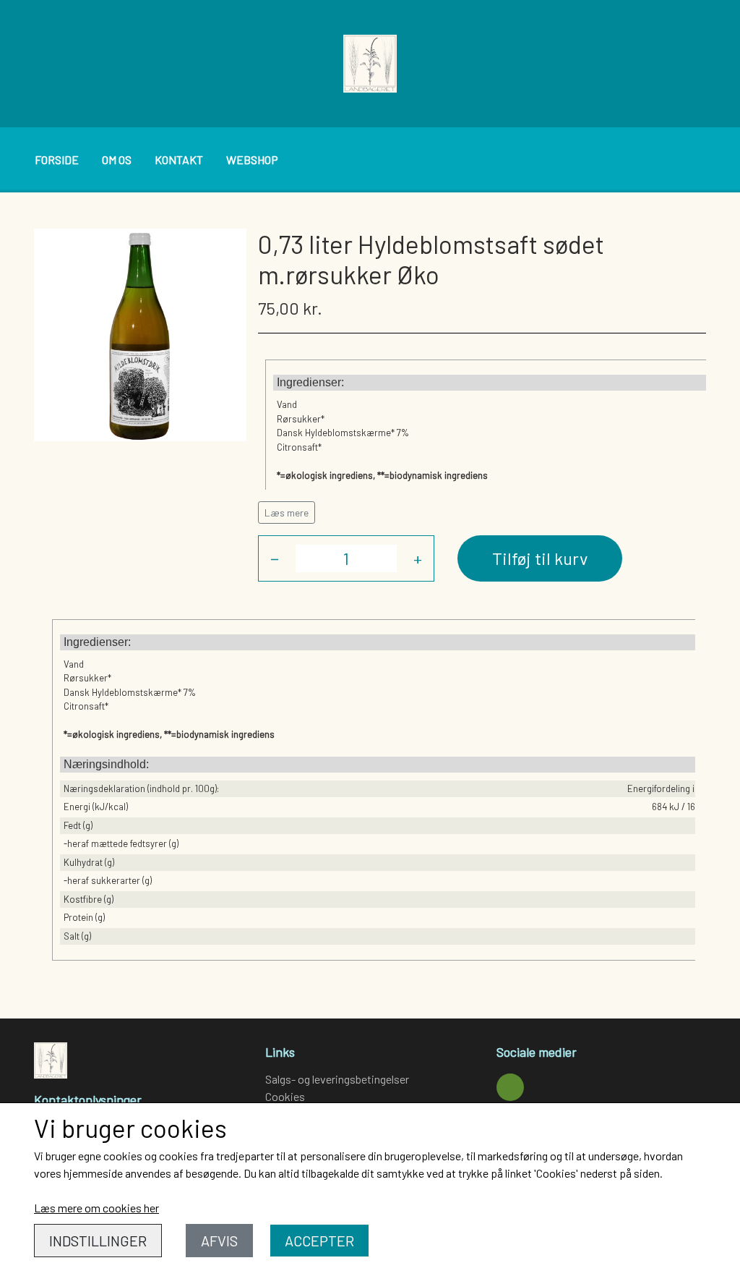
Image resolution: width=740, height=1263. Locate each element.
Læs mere (286, 512)
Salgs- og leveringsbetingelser (337, 1079)
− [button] (274, 558)
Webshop (252, 159)
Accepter (319, 1240)
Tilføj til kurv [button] (540, 558)
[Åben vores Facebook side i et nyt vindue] (510, 1087)
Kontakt (179, 159)
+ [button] (417, 558)
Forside (57, 159)
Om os (117, 159)
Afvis (219, 1240)
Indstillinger (98, 1240)
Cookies (285, 1096)
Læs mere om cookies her (96, 1208)
